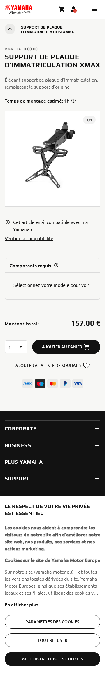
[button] (94, 9)
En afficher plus (21, 604)
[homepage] (18, 9)
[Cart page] (61, 9)
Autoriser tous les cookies (52, 659)
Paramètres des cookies (52, 621)
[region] (52, 584)
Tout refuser (52, 640)
